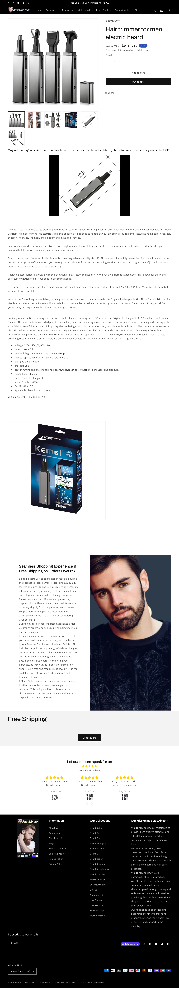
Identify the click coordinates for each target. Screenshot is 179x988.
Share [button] (111, 92)
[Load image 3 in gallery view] (52, 119)
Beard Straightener (99, 869)
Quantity (109, 55)
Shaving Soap (97, 910)
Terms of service (61, 982)
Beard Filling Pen (98, 843)
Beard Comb (96, 838)
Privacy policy (46, 982)
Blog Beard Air (56, 838)
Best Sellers (89, 737)
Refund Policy (56, 858)
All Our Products (98, 915)
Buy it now (138, 81)
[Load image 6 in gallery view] (16, 138)
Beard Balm (96, 827)
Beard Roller (96, 858)
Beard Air (18, 982)
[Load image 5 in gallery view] (89, 119)
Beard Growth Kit (98, 848)
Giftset (93, 889)
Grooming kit (96, 895)
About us (53, 827)
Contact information (95, 982)
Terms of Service (57, 848)
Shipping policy (77, 982)
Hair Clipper (96, 900)
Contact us (54, 832)
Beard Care (95, 832)
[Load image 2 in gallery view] (34, 119)
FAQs (51, 843)
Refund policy (31, 982)
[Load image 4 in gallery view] (71, 119)
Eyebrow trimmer (98, 884)
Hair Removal (96, 905)
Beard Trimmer (97, 874)
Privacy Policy (56, 863)
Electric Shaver (97, 879)
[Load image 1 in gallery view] (16, 119)
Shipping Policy (57, 853)
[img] (89, 766)
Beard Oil (94, 853)
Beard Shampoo (98, 863)
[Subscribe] (61, 943)
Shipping (124, 50)
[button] (52, 10)
